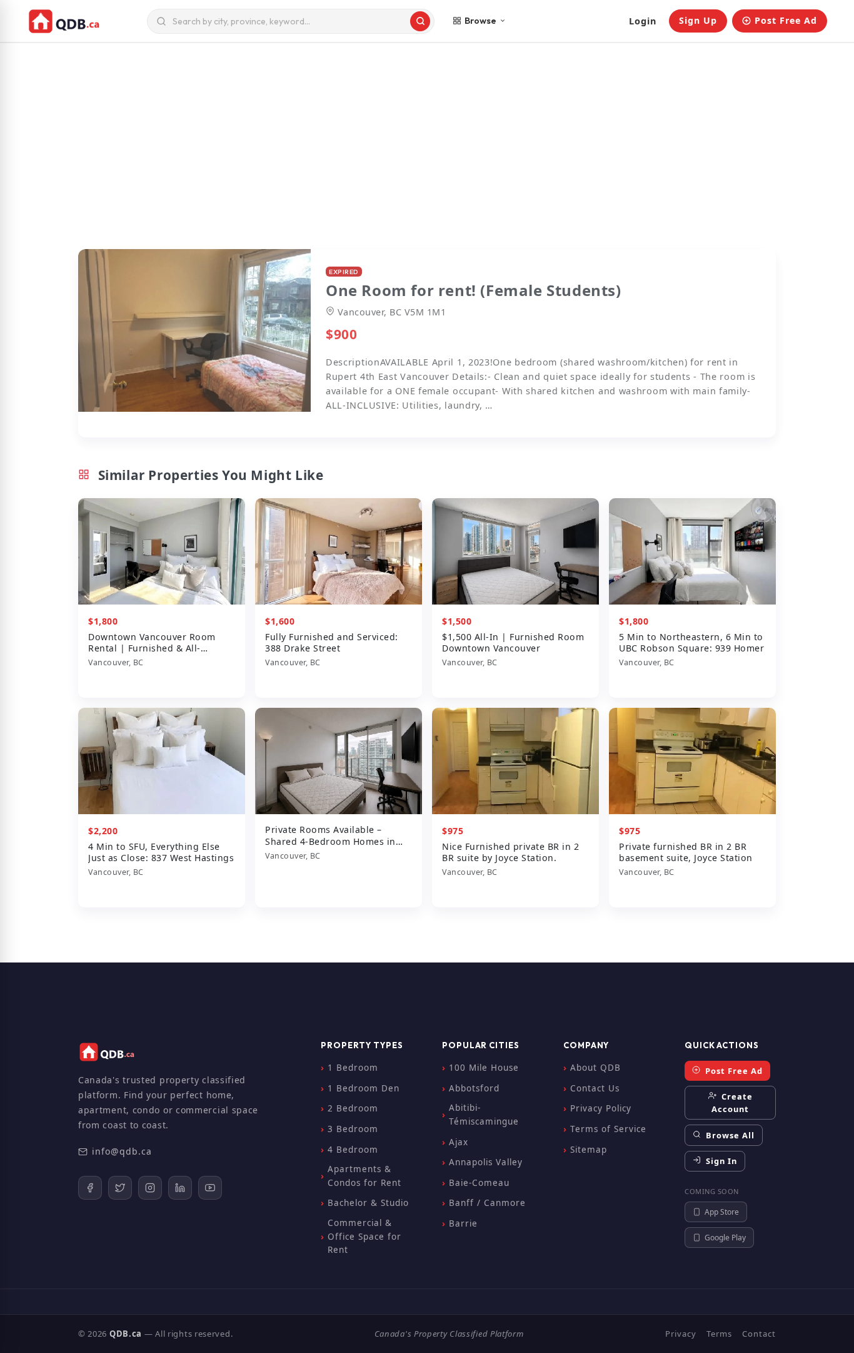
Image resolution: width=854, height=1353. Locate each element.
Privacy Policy (600, 1108)
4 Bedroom (353, 1149)
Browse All (729, 1135)
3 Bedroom (353, 1129)
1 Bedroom (353, 1067)
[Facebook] (90, 1188)
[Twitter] (120, 1188)
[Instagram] (150, 1188)
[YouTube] (210, 1188)
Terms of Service (608, 1129)
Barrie (463, 1223)
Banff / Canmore (487, 1202)
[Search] (420, 21)
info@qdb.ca (122, 1151)
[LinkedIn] (180, 1188)
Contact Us (595, 1088)
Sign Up (698, 20)
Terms (719, 1333)
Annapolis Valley (486, 1162)
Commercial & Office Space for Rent (364, 1236)
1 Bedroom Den (363, 1088)
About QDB (595, 1067)
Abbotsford (474, 1088)
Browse (480, 20)
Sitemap (588, 1149)
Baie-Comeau (479, 1182)
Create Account (732, 1103)
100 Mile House (484, 1067)
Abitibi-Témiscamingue (484, 1114)
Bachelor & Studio (368, 1202)
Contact (759, 1333)
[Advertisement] (427, 151)
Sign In (720, 1161)
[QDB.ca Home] (82, 21)
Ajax (458, 1142)
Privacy (680, 1333)
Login (642, 21)
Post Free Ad (786, 20)
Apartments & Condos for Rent (364, 1175)
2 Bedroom (353, 1108)
